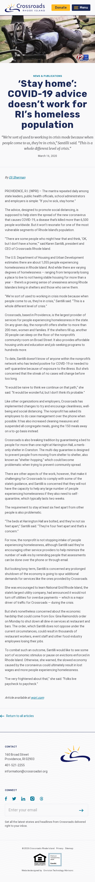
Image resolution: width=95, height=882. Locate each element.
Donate (60, 7)
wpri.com (37, 697)
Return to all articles (20, 716)
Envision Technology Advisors (58, 870)
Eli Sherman (17, 177)
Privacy (59, 848)
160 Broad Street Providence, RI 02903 (19, 756)
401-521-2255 (15, 765)
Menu (84, 7)
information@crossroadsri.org (26, 771)
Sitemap (69, 848)
